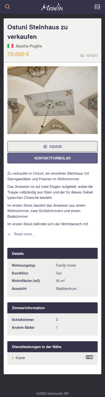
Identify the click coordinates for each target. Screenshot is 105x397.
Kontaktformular (52, 158)
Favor (52, 147)
